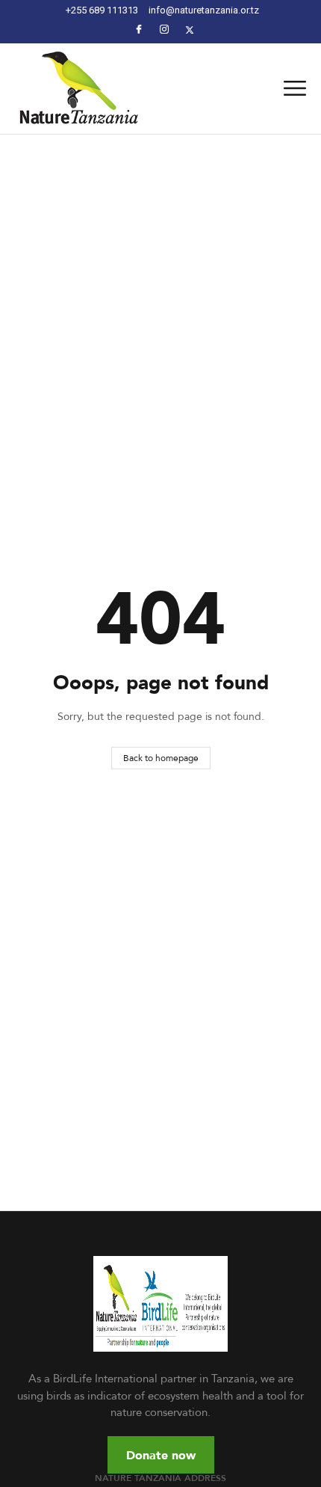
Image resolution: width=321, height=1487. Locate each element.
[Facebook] (139, 29)
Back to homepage (161, 758)
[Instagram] (164, 29)
